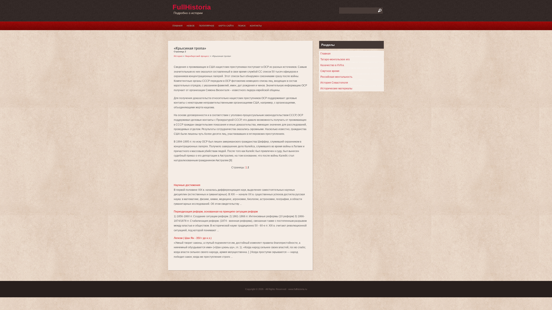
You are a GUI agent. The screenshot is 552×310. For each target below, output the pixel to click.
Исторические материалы (336, 88)
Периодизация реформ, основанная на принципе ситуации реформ (216, 211)
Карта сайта (226, 26)
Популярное (206, 26)
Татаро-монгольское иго (335, 59)
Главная (177, 26)
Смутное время (329, 71)
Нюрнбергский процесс (197, 56)
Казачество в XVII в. (332, 65)
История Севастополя (334, 82)
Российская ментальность (336, 76)
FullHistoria (191, 7)
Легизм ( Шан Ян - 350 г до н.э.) (193, 238)
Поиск (242, 26)
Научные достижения (187, 185)
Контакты (256, 26)
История (178, 56)
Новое (191, 26)
